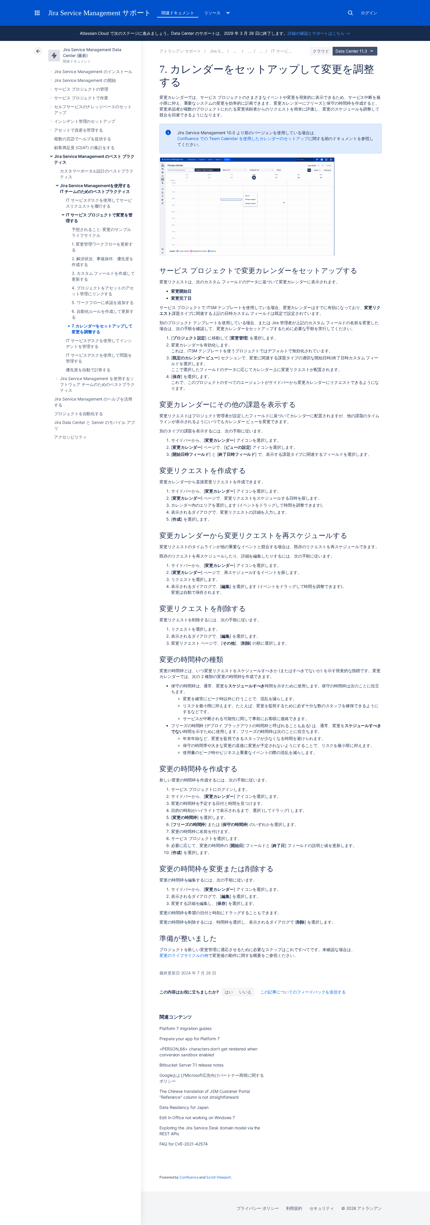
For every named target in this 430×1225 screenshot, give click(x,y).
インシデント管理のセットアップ (84, 121)
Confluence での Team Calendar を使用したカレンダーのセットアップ (242, 138)
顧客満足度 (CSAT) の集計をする (84, 147)
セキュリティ (321, 1208)
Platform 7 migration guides (185, 1028)
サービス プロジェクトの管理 (81, 89)
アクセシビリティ (70, 436)
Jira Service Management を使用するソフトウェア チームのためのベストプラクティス (97, 384)
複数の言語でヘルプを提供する (82, 138)
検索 (350, 13)
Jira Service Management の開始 (85, 80)
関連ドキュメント (177, 12)
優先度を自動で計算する (88, 369)
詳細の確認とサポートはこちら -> (319, 33)
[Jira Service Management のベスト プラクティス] (249, 51)
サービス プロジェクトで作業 (81, 97)
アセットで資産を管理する (78, 129)
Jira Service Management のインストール (93, 71)
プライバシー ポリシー (257, 1208)
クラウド (321, 51)
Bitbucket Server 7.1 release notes (191, 1064)
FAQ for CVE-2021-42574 (183, 1143)
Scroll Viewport (218, 1177)
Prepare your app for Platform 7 (189, 1038)
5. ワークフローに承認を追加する (103, 302)
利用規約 (294, 1208)
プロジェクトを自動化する (78, 413)
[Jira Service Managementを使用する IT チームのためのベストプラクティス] (261, 51)
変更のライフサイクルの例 (183, 955)
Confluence (189, 1177)
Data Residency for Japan (184, 1107)
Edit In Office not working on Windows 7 (197, 1117)
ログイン (369, 12)
